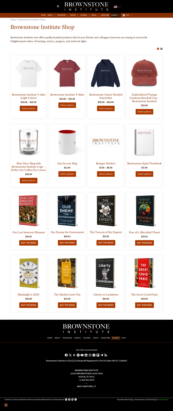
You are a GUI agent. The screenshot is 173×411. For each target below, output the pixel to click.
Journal (87, 338)
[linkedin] (86, 355)
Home (14, 19)
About (57, 338)
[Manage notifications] (6, 405)
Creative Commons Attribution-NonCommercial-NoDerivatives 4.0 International (34, 399)
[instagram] (90, 355)
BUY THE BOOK (28, 242)
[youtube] (82, 355)
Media (96, 338)
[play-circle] (79, 355)
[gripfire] (75, 355)
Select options (28, 108)
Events (77, 338)
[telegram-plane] (102, 355)
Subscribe (105, 338)
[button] (58, 6)
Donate (115, 338)
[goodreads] (94, 355)
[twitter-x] (71, 355)
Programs (67, 338)
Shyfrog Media (163, 399)
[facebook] (67, 355)
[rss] (106, 355)
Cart (123, 338)
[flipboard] (98, 355)
